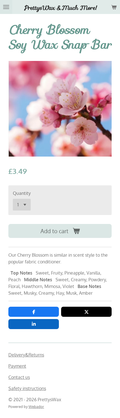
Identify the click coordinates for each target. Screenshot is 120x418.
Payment (17, 366)
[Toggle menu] (6, 7)
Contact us (19, 377)
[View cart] (114, 7)
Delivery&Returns (26, 355)
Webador (36, 406)
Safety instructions (27, 388)
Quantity (22, 193)
